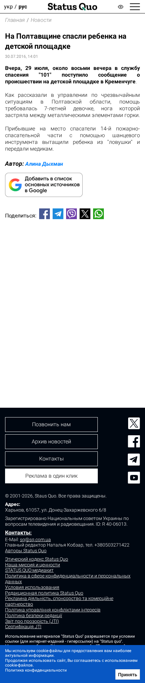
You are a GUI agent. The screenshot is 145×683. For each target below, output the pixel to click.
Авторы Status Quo (26, 550)
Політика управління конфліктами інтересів (52, 609)
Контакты (17, 532)
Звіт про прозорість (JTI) (32, 621)
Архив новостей (51, 441)
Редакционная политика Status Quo (44, 593)
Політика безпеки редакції (33, 615)
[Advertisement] (72, 302)
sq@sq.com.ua (35, 539)
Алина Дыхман (44, 164)
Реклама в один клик (51, 476)
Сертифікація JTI (23, 626)
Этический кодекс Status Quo (36, 559)
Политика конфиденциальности (36, 670)
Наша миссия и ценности (32, 564)
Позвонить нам (51, 424)
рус (23, 6)
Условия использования (32, 587)
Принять (127, 674)
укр (8, 6)
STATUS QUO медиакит (29, 570)
